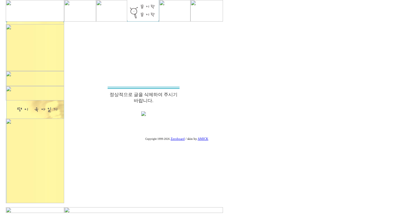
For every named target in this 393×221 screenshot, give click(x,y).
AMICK (203, 138)
